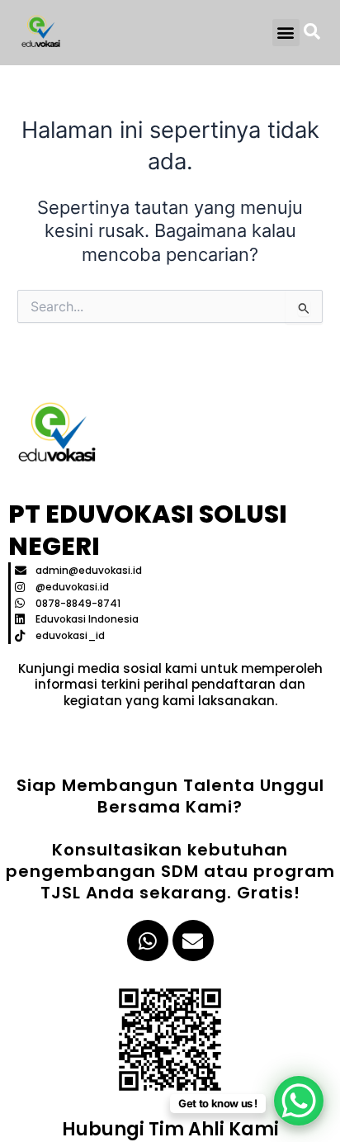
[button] (286, 32)
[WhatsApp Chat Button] (298, 1100)
